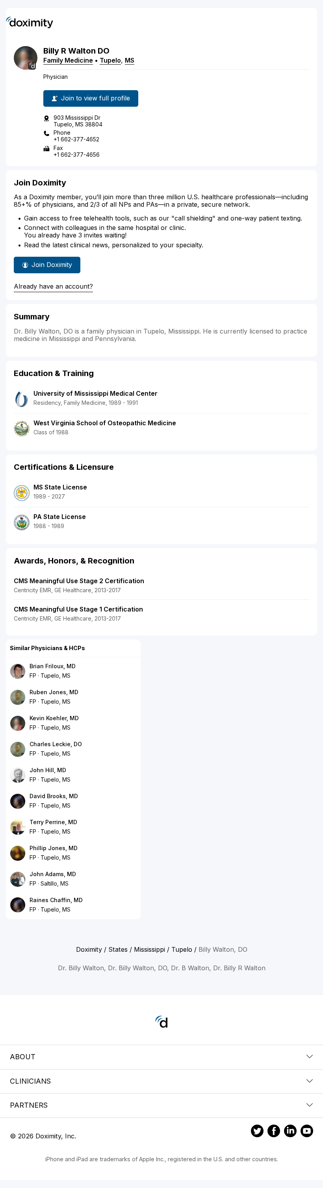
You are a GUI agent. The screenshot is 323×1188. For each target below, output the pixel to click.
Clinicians (30, 1081)
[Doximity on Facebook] (273, 1132)
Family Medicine (68, 60)
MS (129, 60)
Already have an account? (53, 286)
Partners (29, 1105)
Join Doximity (52, 265)
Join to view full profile (95, 98)
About (22, 1057)
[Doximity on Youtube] (307, 1132)
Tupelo (110, 60)
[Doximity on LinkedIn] (290, 1132)
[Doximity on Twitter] (257, 1132)
